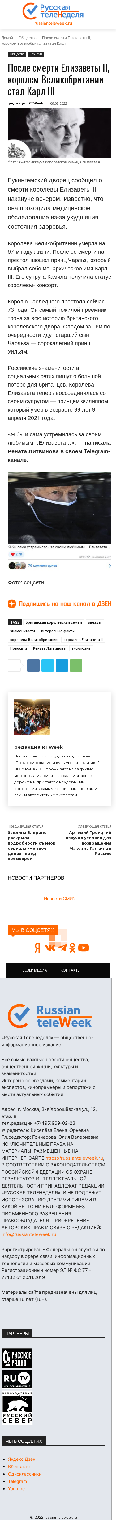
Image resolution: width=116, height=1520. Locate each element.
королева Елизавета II (83, 639)
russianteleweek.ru (53, 23)
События (35, 54)
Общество (28, 37)
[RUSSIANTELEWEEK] (53, 11)
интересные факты (58, 631)
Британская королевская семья (54, 622)
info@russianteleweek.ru (29, 1234)
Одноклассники (24, 1473)
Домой (7, 37)
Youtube (16, 1488)
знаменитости (22, 631)
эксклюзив (81, 648)
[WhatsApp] (76, 665)
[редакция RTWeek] (32, 717)
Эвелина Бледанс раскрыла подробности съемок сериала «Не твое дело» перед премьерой (31, 845)
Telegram (17, 1481)
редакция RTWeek (26, 103)
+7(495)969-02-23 (54, 1123)
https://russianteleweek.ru (74, 1158)
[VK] (33, 665)
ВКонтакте (19, 1466)
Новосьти (18, 648)
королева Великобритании (34, 639)
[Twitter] (47, 665)
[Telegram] (62, 665)
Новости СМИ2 (59, 898)
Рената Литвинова (49, 648)
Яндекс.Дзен (21, 1459)
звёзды (94, 622)
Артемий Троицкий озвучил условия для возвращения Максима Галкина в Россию (88, 843)
